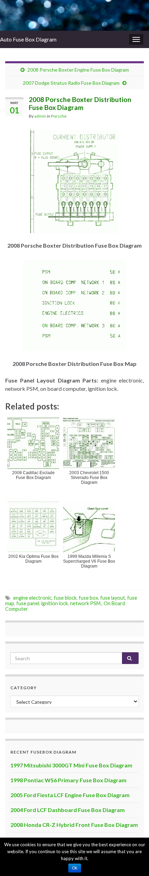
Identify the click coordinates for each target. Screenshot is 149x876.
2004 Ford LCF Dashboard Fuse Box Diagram (67, 809)
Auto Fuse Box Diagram (28, 39)
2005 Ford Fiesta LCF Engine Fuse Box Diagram (70, 795)
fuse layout (112, 598)
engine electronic (32, 598)
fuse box (88, 598)
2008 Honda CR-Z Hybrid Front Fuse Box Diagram (74, 824)
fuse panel (27, 603)
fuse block (65, 598)
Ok (74, 868)
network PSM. (86, 603)
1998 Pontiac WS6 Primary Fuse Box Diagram (68, 780)
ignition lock (54, 603)
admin (40, 116)
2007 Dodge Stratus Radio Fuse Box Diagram (71, 83)
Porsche (59, 116)
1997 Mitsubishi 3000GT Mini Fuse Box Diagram (71, 765)
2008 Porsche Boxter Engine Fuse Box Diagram (78, 70)
